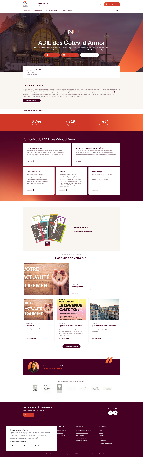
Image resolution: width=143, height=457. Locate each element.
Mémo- (81, 440)
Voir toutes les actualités (71, 346)
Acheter (101, 433)
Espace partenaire (113, 4)
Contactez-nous (53, 55)
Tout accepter (15, 446)
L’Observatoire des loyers (34, 148)
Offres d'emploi (26, 454)
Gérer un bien (102, 440)
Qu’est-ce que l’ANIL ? (59, 430)
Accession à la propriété (34, 172)
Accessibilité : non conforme (78, 454)
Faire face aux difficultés (105, 443)
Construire (102, 435)
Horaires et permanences (89, 55)
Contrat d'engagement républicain (96, 454)
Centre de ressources (82, 433)
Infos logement (30, 325)
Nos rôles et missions (30, 100)
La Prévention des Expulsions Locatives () (90, 148)
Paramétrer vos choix (40, 446)
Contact (57, 454)
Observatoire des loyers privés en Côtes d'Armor (104, 326)
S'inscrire (27, 415)
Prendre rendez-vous (71, 55)
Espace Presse (49, 454)
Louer (100, 430)
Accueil (24, 16)
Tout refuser (27, 446)
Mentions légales (66, 454)
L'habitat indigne (97, 172)
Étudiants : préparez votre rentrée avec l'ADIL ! (70, 326)
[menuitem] (27, 10)
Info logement (77, 287)
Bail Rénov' (63, 172)
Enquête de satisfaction (38, 454)
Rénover (101, 438)
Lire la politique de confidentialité (18, 441)
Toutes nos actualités (59, 435)
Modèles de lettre (81, 438)
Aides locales (80, 435)
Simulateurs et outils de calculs (84, 430)
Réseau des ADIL (58, 433)
